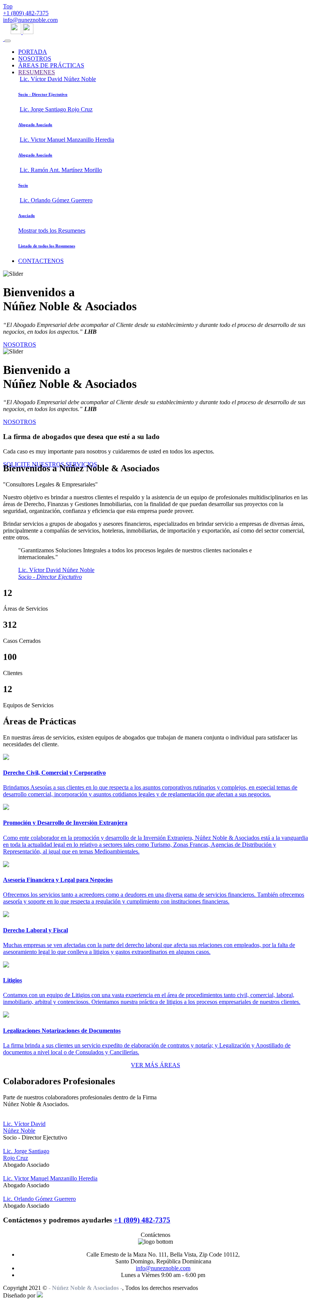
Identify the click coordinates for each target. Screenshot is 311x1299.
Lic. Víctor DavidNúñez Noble (24, 1127)
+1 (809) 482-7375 (26, 13)
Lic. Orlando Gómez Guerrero (39, 1199)
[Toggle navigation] (8, 41)
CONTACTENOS (41, 261)
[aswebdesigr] (40, 1295)
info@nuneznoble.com (30, 20)
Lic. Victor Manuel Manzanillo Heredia (50, 1178)
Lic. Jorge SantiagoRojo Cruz (26, 1154)
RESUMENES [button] (36, 72)
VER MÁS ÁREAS (155, 1065)
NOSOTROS (34, 58)
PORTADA (32, 51)
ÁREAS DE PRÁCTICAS (51, 65)
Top (8, 6)
